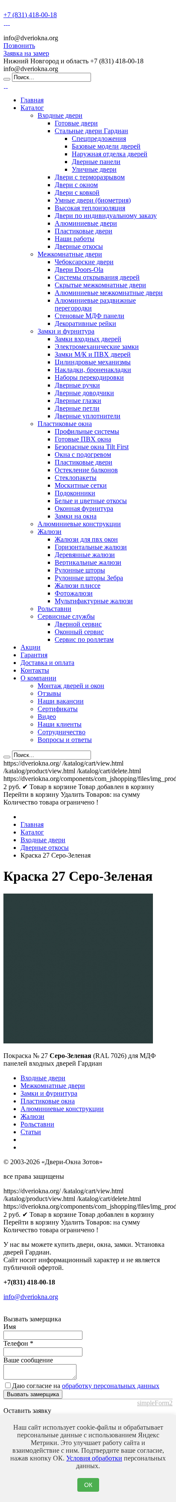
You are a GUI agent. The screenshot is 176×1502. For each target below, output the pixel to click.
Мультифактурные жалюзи (94, 601)
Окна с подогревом (83, 454)
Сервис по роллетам (84, 639)
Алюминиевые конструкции (79, 523)
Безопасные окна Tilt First (92, 446)
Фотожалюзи (74, 593)
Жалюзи (50, 531)
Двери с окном (76, 184)
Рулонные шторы (80, 570)
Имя (9, 1326)
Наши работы (74, 238)
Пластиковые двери (83, 231)
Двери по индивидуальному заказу (106, 215)
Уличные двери (94, 169)
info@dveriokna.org (30, 1296)
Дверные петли (77, 408)
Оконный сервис (79, 631)
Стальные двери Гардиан (91, 130)
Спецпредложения (99, 138)
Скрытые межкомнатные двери (100, 285)
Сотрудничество (61, 732)
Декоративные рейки (85, 323)
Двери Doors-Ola (79, 269)
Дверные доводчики (84, 392)
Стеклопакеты (76, 477)
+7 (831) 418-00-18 (30, 14)
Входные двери (60, 115)
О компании (38, 678)
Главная (32, 100)
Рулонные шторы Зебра (89, 577)
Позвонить (19, 45)
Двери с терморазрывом (90, 177)
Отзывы (49, 693)
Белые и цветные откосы (91, 500)
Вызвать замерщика (33, 1394)
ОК (88, 1484)
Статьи (31, 1131)
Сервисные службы (66, 616)
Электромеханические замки (97, 346)
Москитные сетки (81, 485)
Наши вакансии (61, 701)
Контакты (35, 670)
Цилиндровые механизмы (93, 362)
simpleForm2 (155, 1403)
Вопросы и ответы (65, 739)
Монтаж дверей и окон (71, 685)
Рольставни (54, 608)
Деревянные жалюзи (85, 554)
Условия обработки (94, 1458)
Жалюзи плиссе (77, 585)
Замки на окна (76, 516)
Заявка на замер (26, 53)
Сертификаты (58, 708)
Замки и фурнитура (66, 331)
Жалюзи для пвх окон (86, 539)
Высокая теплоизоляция (90, 208)
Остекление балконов (86, 470)
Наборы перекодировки (89, 377)
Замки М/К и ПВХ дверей (93, 354)
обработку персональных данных (110, 1385)
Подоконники (75, 493)
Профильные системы (87, 431)
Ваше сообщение (28, 1360)
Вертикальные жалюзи (88, 562)
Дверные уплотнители (87, 416)
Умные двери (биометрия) (93, 200)
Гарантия (34, 655)
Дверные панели (96, 161)
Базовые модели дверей (106, 146)
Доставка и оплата (47, 662)
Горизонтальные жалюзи (91, 547)
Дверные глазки (78, 400)
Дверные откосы (79, 246)
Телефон (18, 1343)
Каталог (32, 107)
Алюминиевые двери (86, 223)
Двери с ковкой (77, 192)
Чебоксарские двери (84, 261)
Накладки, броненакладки (93, 369)
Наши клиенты (60, 724)
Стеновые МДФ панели (89, 315)
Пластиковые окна (65, 423)
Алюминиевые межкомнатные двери (109, 292)
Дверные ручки (77, 385)
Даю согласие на (85, 1385)
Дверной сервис (78, 624)
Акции (31, 647)
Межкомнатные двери (70, 254)
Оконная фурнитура (84, 508)
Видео (47, 716)
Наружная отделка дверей (109, 154)
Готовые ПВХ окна (83, 439)
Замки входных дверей (88, 339)
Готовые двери (76, 123)
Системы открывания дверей (97, 277)
